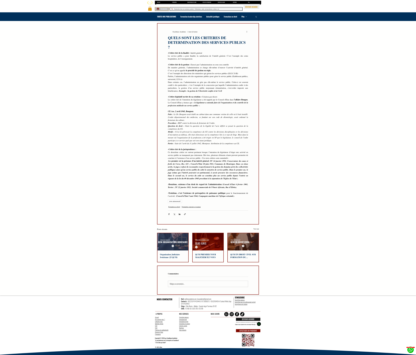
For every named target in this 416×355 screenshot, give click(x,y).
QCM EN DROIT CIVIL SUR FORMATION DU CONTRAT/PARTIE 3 (243, 256)
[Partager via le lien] (185, 214)
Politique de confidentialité (161, 330)
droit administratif (174, 201)
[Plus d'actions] (246, 31)
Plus (243, 16)
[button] (150, 8)
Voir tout (256, 229)
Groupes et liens (159, 332)
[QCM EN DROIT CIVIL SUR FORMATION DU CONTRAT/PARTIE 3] (243, 241)
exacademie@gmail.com (204, 299)
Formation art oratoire (184, 324)
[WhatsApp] (226, 314)
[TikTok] (242, 314)
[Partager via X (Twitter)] (174, 214)
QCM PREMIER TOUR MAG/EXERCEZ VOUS (205, 256)
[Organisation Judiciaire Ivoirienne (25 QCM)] (172, 241)
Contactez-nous (159, 321)
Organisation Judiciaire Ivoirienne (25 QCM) (170, 256)
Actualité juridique (212, 16)
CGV (156, 326)
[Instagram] (232, 314)
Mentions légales (159, 324)
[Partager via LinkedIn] (180, 214)
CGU (156, 328)
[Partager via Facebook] (169, 214)
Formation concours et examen (191, 207)
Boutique (181, 328)
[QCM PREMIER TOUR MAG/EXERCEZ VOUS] (208, 241)
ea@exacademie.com (190, 299)
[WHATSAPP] (259, 324)
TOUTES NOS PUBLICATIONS (166, 16)
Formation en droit (230, 16)
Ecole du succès (183, 326)
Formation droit (183, 319)
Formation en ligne (183, 321)
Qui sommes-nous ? (160, 319)
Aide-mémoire (182, 330)
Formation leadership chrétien (191, 16)
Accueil (157, 317)
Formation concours (184, 317)
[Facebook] (237, 314)
